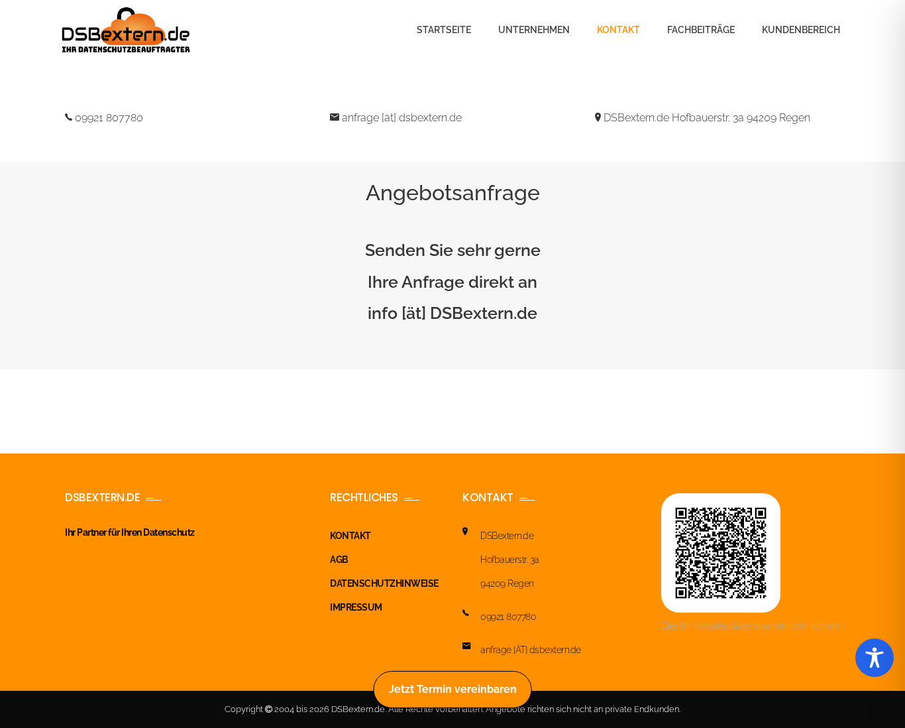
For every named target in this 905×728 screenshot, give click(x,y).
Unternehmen (534, 30)
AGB (339, 559)
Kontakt (618, 30)
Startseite (444, 30)
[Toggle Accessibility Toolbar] (874, 657)
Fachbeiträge (701, 30)
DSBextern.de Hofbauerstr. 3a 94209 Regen (705, 117)
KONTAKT (350, 535)
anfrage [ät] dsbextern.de (400, 117)
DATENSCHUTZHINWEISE (384, 583)
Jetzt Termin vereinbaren (453, 689)
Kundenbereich (801, 30)
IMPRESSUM (356, 607)
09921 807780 (107, 117)
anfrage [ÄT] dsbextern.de (530, 649)
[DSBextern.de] (126, 30)
